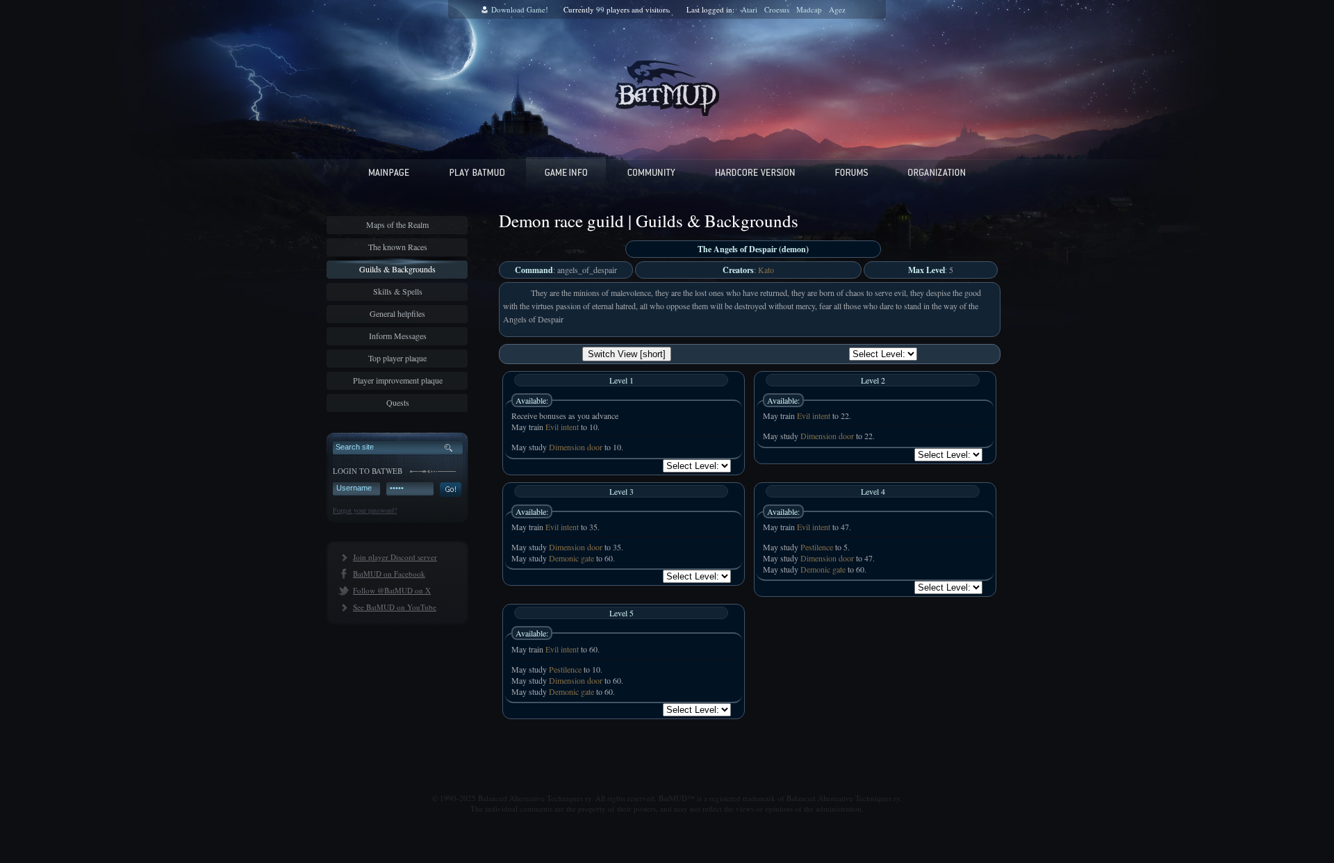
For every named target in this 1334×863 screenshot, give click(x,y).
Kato (766, 269)
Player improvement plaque (398, 380)
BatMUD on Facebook (389, 573)
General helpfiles (397, 313)
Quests (397, 402)
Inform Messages (398, 335)
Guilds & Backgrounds (397, 268)
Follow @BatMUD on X (392, 590)
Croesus (776, 9)
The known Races (397, 246)
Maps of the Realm (397, 224)
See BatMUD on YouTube (394, 607)
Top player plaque (397, 357)
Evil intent (562, 426)
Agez (837, 9)
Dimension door (575, 446)
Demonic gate (571, 558)
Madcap (809, 9)
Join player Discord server (395, 557)
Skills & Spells (397, 291)
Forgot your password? (365, 510)
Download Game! (519, 9)
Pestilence (816, 546)
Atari (749, 9)
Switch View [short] (627, 354)
